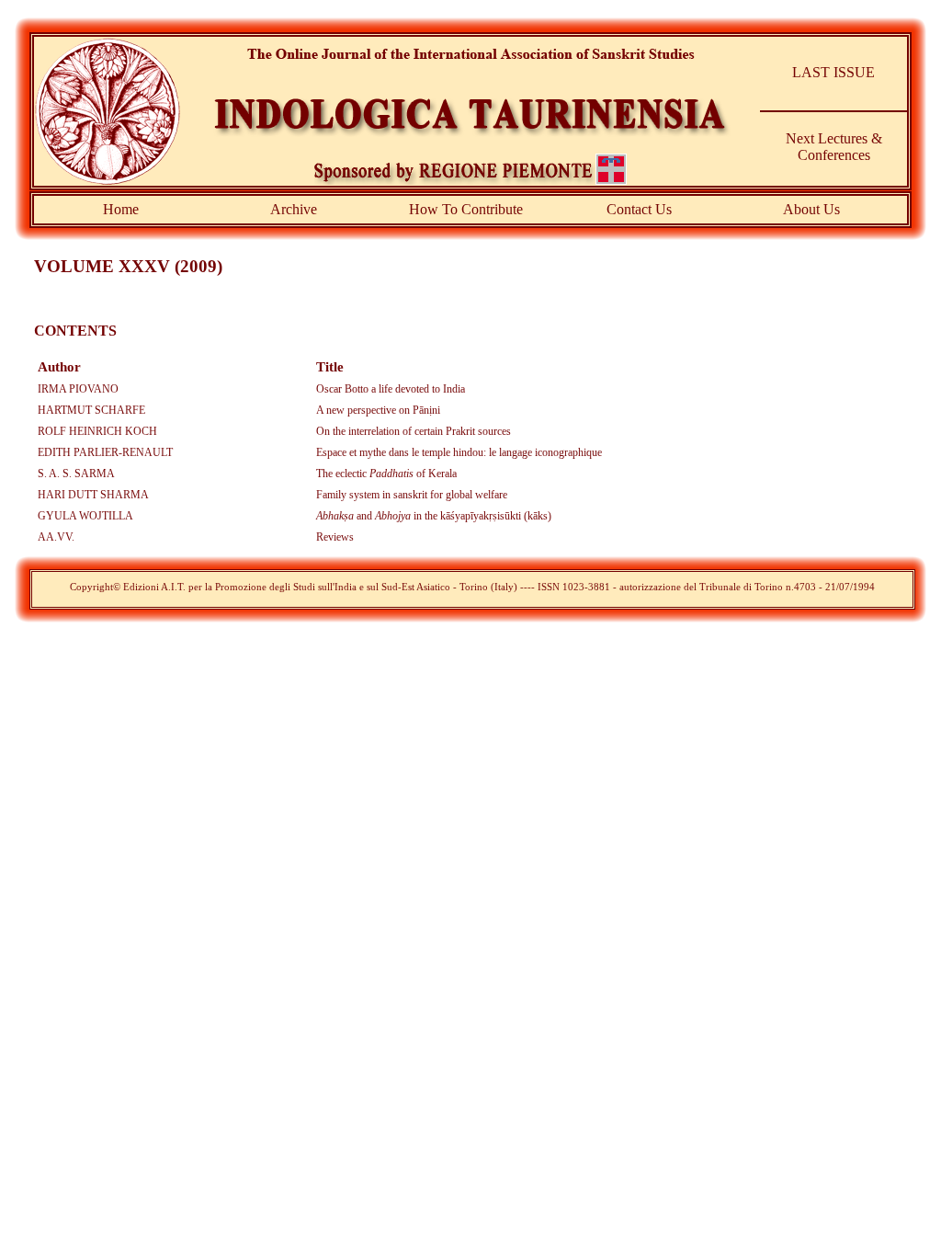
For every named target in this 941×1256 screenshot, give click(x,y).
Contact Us (639, 209)
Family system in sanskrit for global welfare (411, 494)
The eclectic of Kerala (386, 473)
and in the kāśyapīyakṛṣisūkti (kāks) (433, 515)
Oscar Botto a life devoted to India (390, 389)
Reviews (335, 537)
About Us (811, 209)
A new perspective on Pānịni (378, 410)
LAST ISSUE (833, 72)
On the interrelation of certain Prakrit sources (413, 431)
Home (121, 209)
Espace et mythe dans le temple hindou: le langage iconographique (459, 452)
